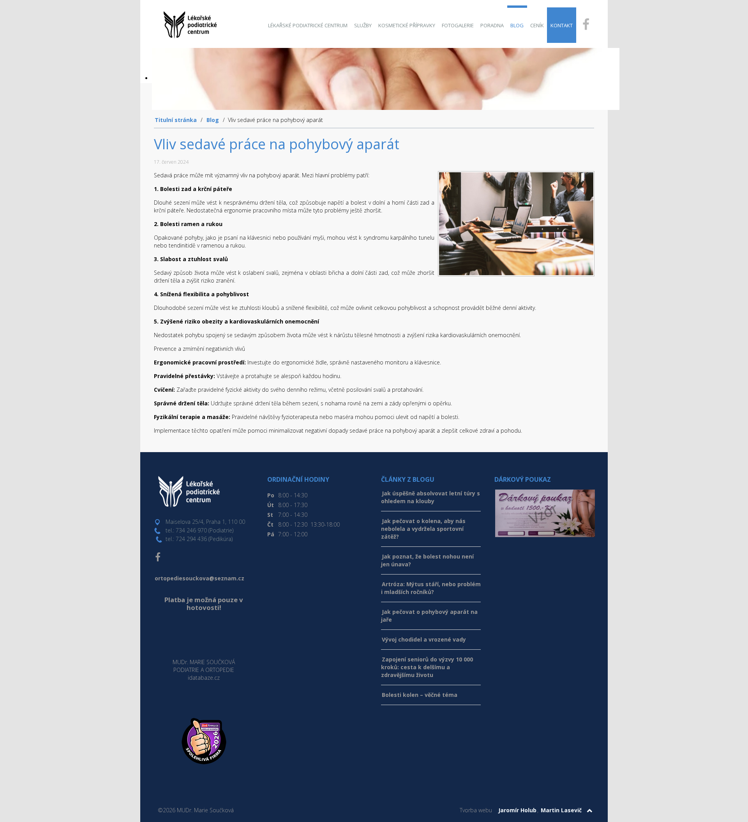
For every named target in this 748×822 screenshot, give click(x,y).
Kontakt (561, 25)
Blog (517, 25)
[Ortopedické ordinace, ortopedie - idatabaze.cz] (204, 695)
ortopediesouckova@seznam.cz (199, 578)
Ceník (537, 25)
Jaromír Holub (517, 810)
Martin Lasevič (561, 810)
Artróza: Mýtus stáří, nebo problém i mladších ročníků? (431, 588)
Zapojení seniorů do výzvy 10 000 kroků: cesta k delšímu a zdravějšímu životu (427, 667)
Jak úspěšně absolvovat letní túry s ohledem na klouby (430, 497)
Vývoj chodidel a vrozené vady (424, 639)
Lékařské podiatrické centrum (308, 25)
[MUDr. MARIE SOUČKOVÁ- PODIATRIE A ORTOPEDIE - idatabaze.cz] (204, 634)
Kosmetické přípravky (406, 25)
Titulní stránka (176, 120)
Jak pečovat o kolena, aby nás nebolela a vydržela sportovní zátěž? (423, 528)
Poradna (492, 25)
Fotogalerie (458, 25)
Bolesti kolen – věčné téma (419, 694)
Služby (363, 25)
